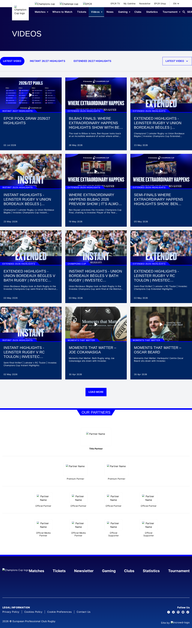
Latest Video (12, 60)
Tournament (179, 571)
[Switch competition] (44, 3)
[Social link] (168, 612)
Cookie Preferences (59, 611)
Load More (96, 391)
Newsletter (84, 571)
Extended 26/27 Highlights (92, 60)
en (174, 3)
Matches (36, 571)
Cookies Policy (33, 611)
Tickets (59, 571)
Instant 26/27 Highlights (47, 60)
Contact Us (83, 611)
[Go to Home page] (20, 10)
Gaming (109, 571)
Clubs (129, 571)
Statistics (151, 571)
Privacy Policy (10, 611)
